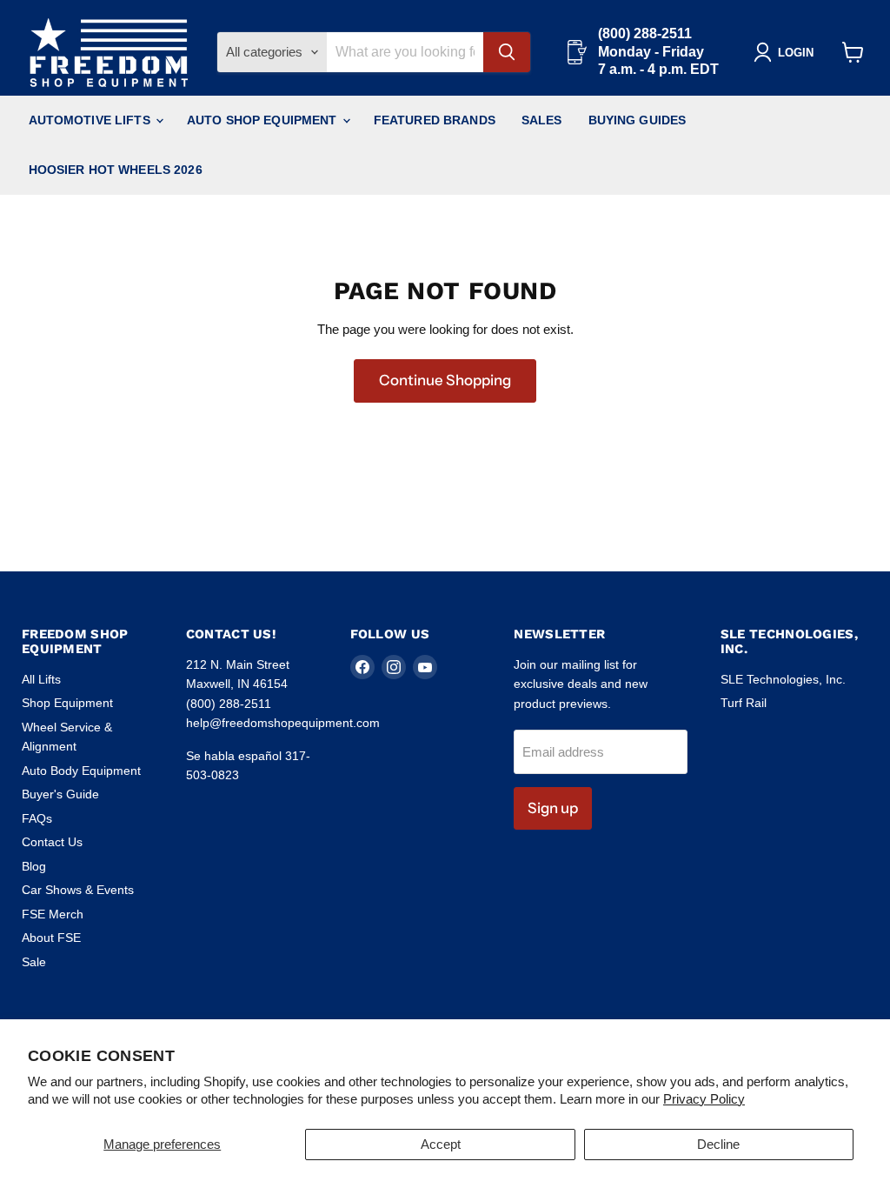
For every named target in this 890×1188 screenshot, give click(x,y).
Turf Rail (744, 703)
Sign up (553, 808)
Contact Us (52, 842)
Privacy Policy (704, 1098)
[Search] (506, 52)
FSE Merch (52, 914)
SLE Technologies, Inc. (783, 679)
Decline (718, 1144)
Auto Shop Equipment (264, 120)
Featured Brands (434, 120)
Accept (441, 1144)
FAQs (37, 818)
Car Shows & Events (78, 890)
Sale (34, 962)
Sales (541, 120)
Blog (34, 866)
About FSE (51, 937)
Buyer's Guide (60, 794)
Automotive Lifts (91, 120)
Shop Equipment (67, 703)
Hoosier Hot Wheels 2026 (116, 170)
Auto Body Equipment (81, 771)
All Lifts (41, 679)
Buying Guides (637, 120)
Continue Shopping (445, 380)
